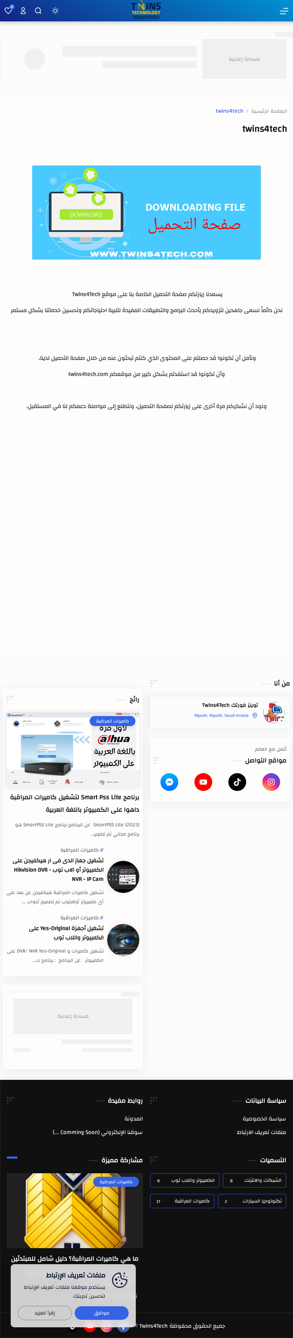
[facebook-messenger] (169, 782)
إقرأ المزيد (45, 1313)
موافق (101, 1313)
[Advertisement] (146, 498)
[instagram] (271, 782)
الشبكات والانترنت (255, 1180)
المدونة (133, 1118)
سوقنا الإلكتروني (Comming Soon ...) (98, 1132)
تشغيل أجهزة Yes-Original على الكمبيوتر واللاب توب (66, 933)
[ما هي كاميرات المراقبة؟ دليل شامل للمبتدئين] (75, 1210)
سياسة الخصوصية (264, 1118)
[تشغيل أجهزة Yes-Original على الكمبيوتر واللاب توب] (123, 940)
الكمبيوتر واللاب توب (186, 1180)
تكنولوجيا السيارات (253, 1201)
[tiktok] (237, 782)
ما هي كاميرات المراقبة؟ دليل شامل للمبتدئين (75, 1259)
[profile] (23, 11)
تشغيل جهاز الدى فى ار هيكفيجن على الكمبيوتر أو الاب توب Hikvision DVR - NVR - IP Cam (58, 869)
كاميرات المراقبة (79, 850)
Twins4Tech (153, 1326)
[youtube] (203, 782)
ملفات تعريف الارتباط (261, 1132)
